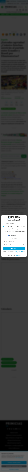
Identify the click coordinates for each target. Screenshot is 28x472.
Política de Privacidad (19, 251)
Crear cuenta (14, 248)
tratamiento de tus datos (14, 252)
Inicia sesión (18, 255)
